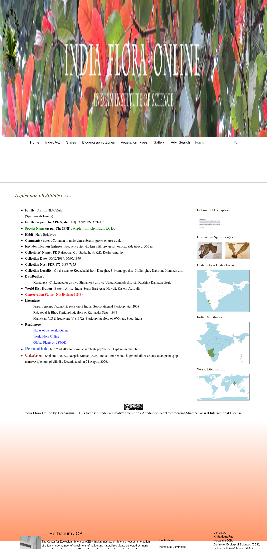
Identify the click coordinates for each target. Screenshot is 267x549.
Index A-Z (52, 142)
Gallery (159, 142)
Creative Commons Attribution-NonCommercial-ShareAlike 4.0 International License (177, 412)
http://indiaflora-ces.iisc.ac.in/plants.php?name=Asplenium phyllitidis (95, 349)
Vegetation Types (134, 142)
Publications (166, 540)
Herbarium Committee (172, 546)
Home (34, 142)
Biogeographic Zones (98, 142)
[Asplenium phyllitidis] (209, 230)
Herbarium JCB (70, 412)
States (71, 142)
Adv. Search (180, 142)
